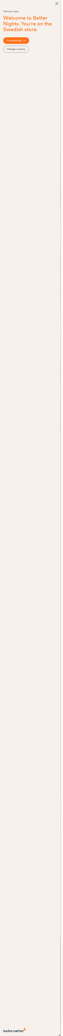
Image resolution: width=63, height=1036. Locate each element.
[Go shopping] (57, 4)
